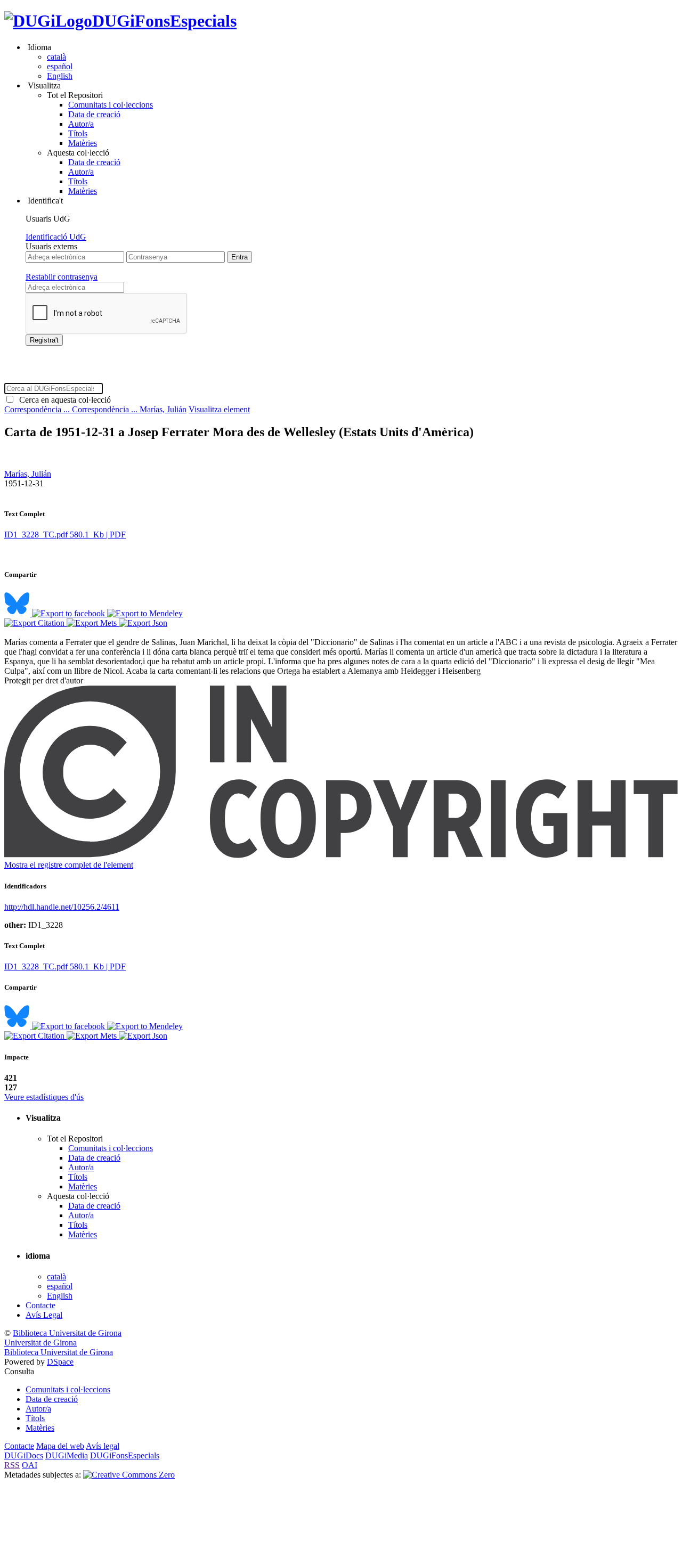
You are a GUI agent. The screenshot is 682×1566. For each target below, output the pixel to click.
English (59, 75)
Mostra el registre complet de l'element (68, 864)
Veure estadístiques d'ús (44, 1097)
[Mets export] (93, 622)
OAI (29, 1465)
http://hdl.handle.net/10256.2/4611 (61, 906)
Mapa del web (60, 1445)
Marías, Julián (163, 409)
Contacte (40, 1305)
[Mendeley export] (145, 613)
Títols (77, 133)
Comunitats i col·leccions (110, 104)
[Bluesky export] (18, 613)
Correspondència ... (38, 409)
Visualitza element (219, 409)
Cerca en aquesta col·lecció (63, 399)
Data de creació (94, 114)
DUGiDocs (23, 1455)
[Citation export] (35, 622)
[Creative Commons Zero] (129, 1474)
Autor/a (81, 123)
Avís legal (102, 1445)
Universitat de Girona (40, 1342)
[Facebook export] (69, 613)
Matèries (82, 143)
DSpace (60, 1361)
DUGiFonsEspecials (164, 20)
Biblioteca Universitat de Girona (67, 1332)
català (56, 56)
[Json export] (143, 622)
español (59, 66)
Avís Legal (44, 1314)
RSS (12, 1465)
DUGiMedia (66, 1455)
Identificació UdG (56, 236)
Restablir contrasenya (62, 276)
